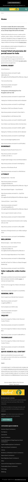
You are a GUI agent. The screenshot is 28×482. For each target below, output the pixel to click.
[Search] (26, 9)
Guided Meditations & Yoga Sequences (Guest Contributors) (12, 441)
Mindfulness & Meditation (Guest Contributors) (12, 452)
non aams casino (23, 61)
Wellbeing (3, 472)
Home (2, 13)
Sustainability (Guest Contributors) (9, 466)
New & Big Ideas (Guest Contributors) (10, 458)
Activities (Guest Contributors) (8, 429)
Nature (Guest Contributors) (7, 455)
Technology (4, 469)
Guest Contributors (5, 437)
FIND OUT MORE (6, 419)
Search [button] (2, 363)
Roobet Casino (22, 42)
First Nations (4, 432)
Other (2, 461)
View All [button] (3, 349)
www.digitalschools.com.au (20, 479)
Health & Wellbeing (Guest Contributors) (10, 444)
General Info (4, 434)
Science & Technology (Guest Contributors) (11, 463)
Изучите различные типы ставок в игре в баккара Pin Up (14, 5)
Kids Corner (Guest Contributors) (9, 447)
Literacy (3, 450)
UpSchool (3, 414)
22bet (20, 279)
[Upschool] (14, 9)
